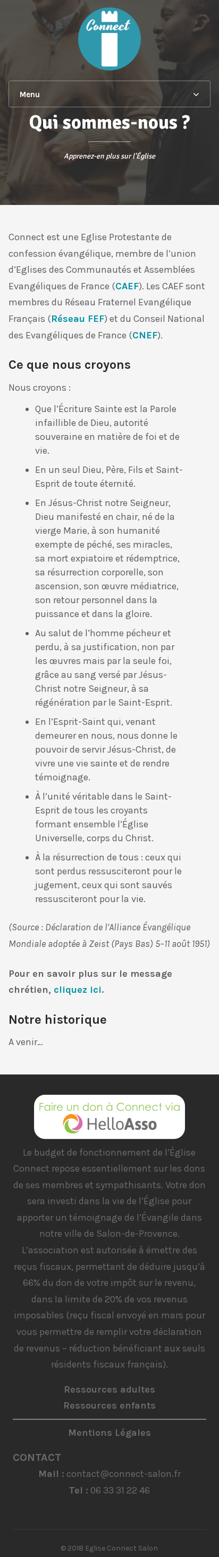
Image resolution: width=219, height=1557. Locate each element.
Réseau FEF (77, 319)
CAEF (127, 286)
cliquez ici (78, 989)
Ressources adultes (109, 1389)
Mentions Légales (109, 1433)
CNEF (144, 335)
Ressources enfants (109, 1405)
